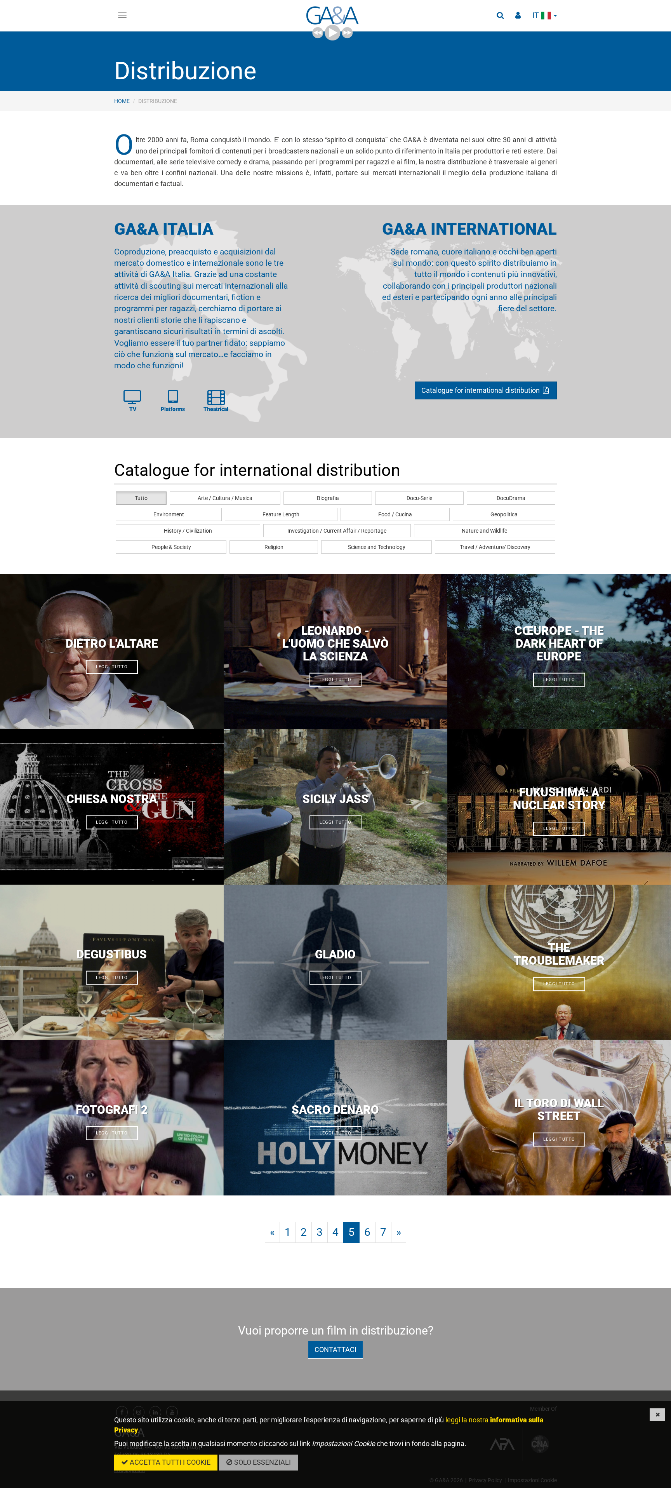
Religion (273, 547)
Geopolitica (504, 514)
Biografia (328, 498)
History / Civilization (188, 531)
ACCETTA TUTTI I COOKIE (169, 1462)
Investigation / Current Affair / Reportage (336, 531)
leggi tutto (112, 666)
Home (122, 101)
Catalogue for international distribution (481, 390)
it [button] (536, 15)
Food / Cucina (395, 514)
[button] (500, 15)
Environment (168, 514)
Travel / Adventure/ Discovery (495, 547)
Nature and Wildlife (484, 531)
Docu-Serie (419, 498)
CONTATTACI (335, 1349)
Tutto (141, 498)
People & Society (171, 547)
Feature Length (280, 514)
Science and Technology (376, 547)
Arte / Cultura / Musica (225, 498)
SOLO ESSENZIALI (262, 1462)
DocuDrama (511, 498)
